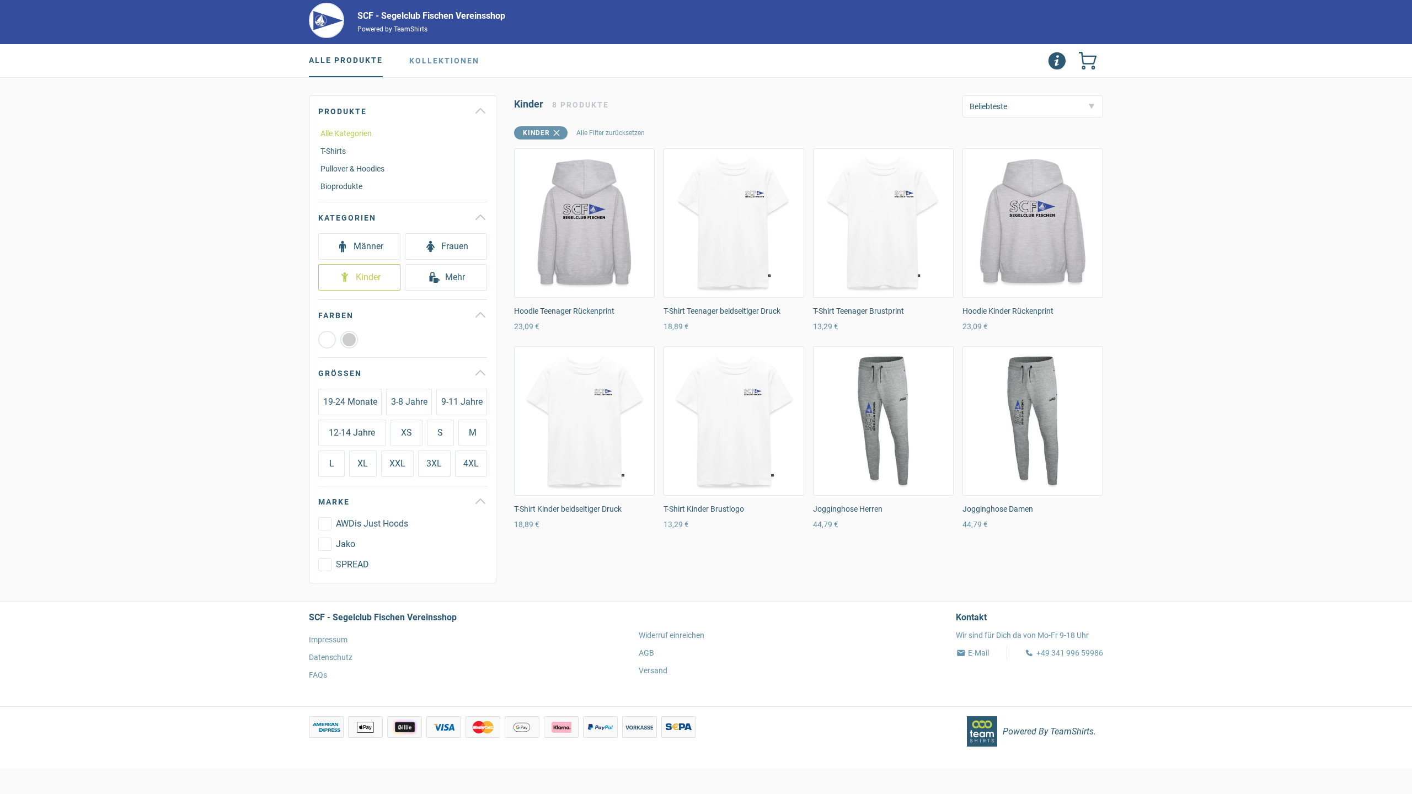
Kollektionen (444, 60)
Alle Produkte (346, 60)
